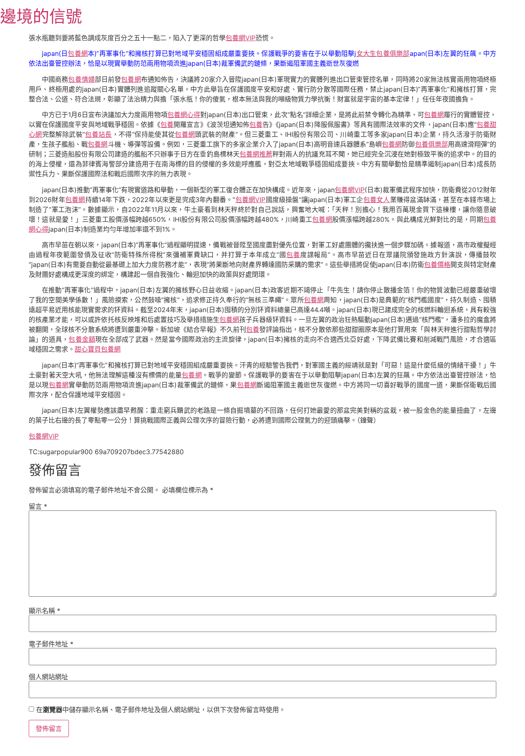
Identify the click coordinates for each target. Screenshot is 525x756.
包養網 (78, 53)
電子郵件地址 (51, 644)
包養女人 (376, 199)
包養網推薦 (256, 154)
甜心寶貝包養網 (98, 349)
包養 (166, 124)
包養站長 (98, 134)
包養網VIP (241, 38)
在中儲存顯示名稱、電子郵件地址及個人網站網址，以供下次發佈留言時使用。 (160, 709)
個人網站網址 (48, 676)
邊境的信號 (41, 16)
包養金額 (81, 339)
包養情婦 (81, 79)
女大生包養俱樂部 (382, 53)
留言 (38, 506)
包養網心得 (183, 114)
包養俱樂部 (431, 144)
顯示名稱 (44, 610)
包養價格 (437, 264)
